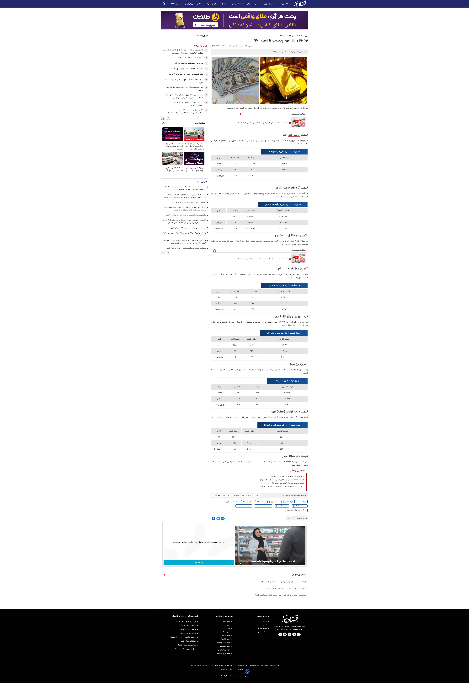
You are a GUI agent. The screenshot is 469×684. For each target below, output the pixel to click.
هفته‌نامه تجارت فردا (188, 633)
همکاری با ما (262, 628)
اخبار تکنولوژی (225, 639)
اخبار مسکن (226, 632)
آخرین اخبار (201, 181)
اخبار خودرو (226, 635)
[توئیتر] (218, 518)
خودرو (248, 4)
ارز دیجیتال (189, 4)
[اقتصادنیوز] (289, 619)
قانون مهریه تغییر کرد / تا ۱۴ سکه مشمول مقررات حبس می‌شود (184, 88)
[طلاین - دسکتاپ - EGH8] (234, 20)
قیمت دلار (289, 502)
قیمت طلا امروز (281, 506)
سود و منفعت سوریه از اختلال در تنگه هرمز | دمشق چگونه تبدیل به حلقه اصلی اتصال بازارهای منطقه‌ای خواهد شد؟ (184, 208)
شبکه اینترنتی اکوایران (188, 629)
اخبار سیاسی (225, 625)
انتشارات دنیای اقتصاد (188, 641)
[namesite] (300, 3)
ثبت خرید (199, 562)
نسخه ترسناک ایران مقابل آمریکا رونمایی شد (188, 58)
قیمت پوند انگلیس (263, 506)
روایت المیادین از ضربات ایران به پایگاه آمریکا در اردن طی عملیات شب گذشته (184, 234)
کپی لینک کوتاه (302, 518)
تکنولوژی (224, 4)
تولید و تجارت (212, 4)
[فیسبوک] (213, 518)
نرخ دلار (294, 268)
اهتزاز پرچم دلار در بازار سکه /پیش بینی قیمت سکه (286, 476)
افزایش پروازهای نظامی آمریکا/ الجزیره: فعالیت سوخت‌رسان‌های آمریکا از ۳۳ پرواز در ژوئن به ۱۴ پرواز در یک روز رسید (183, 112)
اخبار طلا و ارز (243, 46)
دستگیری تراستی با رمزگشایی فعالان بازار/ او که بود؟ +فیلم (186, 248)
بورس (265, 4)
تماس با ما (263, 625)
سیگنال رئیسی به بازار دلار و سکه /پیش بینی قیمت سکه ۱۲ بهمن (282, 486)
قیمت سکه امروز (299, 506)
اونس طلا (293, 135)
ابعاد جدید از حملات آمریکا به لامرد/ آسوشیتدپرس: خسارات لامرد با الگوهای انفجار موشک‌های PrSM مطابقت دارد (184, 188)
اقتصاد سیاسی (237, 4)
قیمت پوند (247, 502)
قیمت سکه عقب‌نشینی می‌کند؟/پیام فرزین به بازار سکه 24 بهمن (282, 480)
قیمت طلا (240, 108)
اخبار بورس (226, 628)
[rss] (280, 634)
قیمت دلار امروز (231, 502)
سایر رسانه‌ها (176, 4)
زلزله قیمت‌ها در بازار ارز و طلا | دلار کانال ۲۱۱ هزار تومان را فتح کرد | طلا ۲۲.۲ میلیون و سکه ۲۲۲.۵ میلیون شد (183, 51)
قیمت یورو (275, 502)
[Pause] (237, 563)
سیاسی (274, 4)
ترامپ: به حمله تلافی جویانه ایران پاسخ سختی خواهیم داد (183, 69)
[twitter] (294, 634)
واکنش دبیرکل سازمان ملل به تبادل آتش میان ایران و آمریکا (186, 215)
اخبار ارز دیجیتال (224, 650)
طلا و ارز (285, 4)
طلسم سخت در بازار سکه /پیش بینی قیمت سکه (287, 483)
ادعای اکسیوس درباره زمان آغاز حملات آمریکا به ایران (185, 74)
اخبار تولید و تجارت (223, 642)
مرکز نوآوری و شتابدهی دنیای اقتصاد (182, 649)
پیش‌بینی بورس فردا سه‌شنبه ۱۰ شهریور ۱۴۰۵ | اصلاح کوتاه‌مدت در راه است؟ (185, 104)
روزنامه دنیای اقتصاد (188, 625)
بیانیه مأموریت (261, 632)
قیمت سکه (261, 502)
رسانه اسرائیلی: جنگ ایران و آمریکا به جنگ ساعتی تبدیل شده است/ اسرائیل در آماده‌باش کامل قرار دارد (184, 96)
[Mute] (240, 563)
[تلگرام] (223, 518)
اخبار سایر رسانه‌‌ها (223, 653)
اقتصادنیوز (294, 108)
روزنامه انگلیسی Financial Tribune (183, 637)
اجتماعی (200, 4)
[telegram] (285, 634)
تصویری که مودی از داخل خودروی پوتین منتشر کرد (189, 202)
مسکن (257, 4)
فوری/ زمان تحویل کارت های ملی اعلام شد (189, 63)
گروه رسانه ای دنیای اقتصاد (186, 621)
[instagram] (289, 634)
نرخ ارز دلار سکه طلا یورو (296, 510)
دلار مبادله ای (265, 108)
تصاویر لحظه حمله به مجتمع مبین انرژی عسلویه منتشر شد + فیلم (183, 81)
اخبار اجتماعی (225, 646)
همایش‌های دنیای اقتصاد (186, 645)
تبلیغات (264, 621)
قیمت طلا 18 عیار (243, 506)
